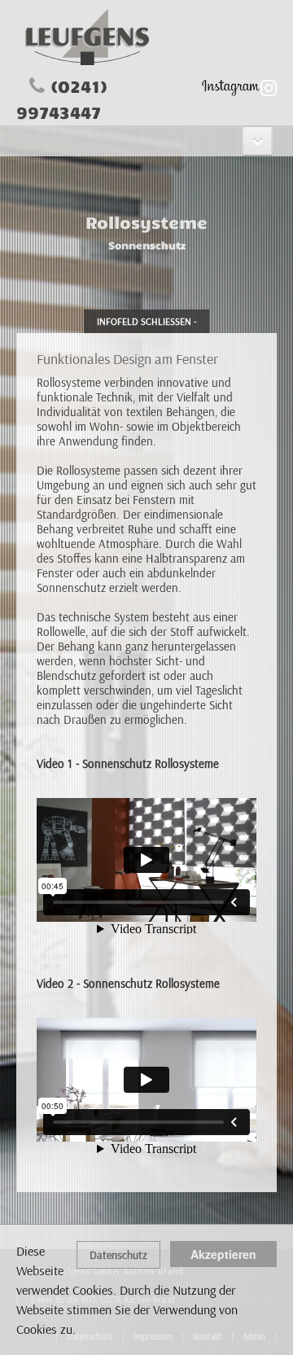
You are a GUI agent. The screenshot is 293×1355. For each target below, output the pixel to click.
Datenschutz (118, 1255)
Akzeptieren (223, 1254)
